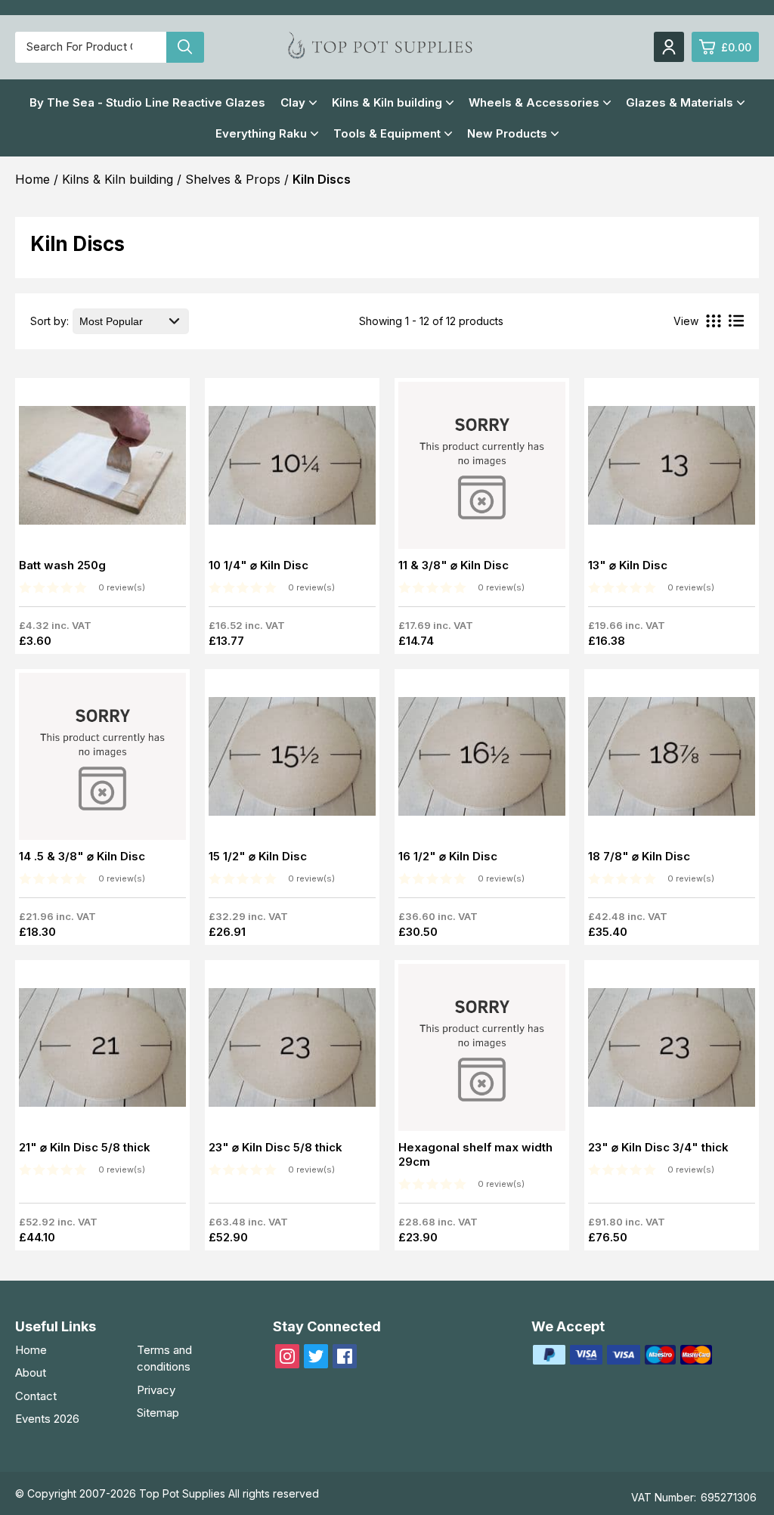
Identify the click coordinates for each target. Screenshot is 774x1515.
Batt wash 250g (62, 565)
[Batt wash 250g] (102, 470)
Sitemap (158, 1412)
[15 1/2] (292, 761)
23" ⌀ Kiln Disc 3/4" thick (658, 1147)
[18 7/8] (671, 761)
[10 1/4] (292, 470)
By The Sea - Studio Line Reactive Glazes (147, 102)
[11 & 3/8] (481, 470)
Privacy (156, 1390)
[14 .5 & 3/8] (102, 761)
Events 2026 (47, 1418)
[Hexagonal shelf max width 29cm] (481, 1052)
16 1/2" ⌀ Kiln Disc (447, 856)
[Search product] (185, 47)
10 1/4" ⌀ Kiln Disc (258, 565)
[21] (102, 1052)
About (30, 1372)
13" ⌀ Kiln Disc (627, 565)
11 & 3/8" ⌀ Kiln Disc (453, 565)
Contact (36, 1396)
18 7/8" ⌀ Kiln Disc (639, 856)
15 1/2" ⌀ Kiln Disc (258, 856)
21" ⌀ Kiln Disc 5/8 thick (84, 1147)
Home (31, 1350)
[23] (292, 1052)
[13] (671, 470)
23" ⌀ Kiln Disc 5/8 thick (275, 1147)
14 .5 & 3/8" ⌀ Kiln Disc (82, 856)
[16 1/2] (481, 761)
